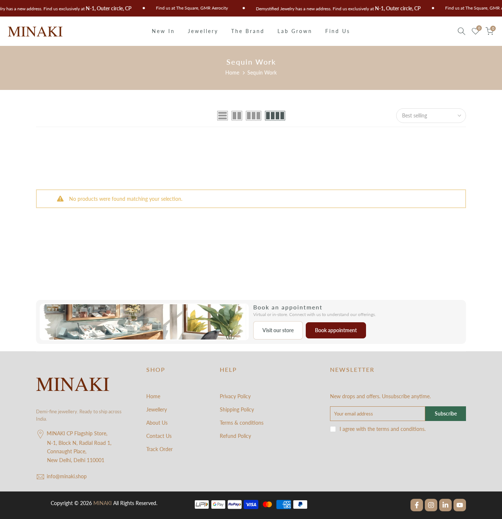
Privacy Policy (235, 396)
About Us (157, 423)
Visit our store (278, 330)
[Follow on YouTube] (459, 505)
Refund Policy (235, 436)
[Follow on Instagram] (431, 505)
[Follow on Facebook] (416, 505)
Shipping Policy (237, 409)
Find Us (337, 31)
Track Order (159, 449)
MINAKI (102, 503)
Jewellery (203, 31)
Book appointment (336, 330)
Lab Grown (294, 31)
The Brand (248, 31)
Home (232, 72)
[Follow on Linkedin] (445, 505)
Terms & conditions (241, 423)
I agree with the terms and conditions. (383, 429)
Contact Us (159, 436)
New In (163, 31)
